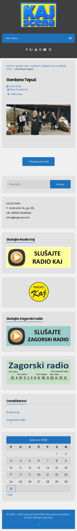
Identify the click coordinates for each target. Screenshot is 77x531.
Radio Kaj (12, 412)
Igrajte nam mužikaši (28, 65)
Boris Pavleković (19, 89)
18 (20, 475)
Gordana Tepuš (21, 80)
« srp (9, 494)
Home (9, 65)
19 (29, 475)
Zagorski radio (16, 420)
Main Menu (12, 38)
